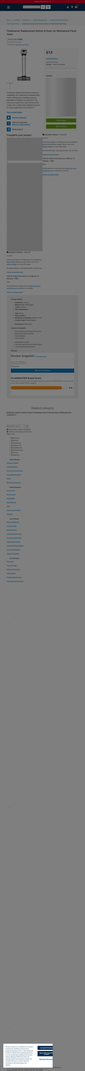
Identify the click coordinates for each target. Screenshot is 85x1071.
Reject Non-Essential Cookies (47, 1053)
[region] (28, 1056)
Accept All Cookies (46, 1048)
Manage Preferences (46, 1059)
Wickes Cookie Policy (18, 1065)
